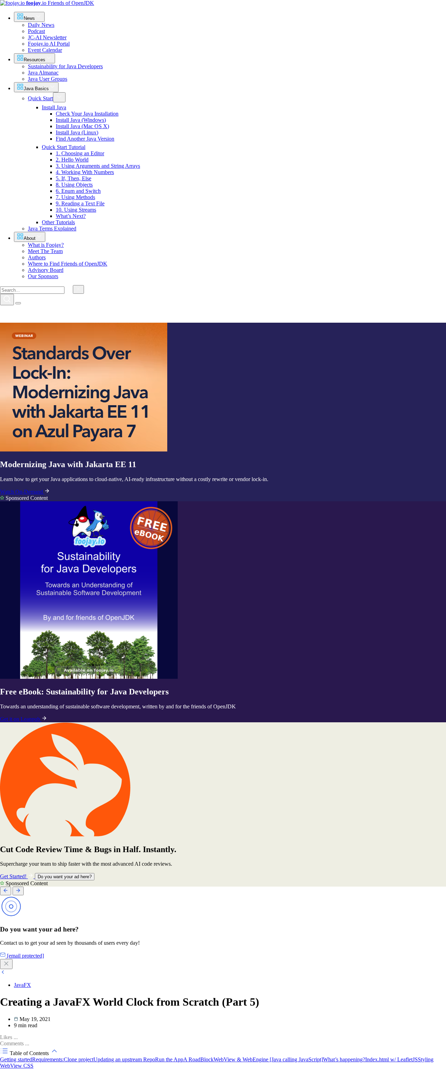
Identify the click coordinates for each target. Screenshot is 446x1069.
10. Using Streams (76, 210)
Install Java (54, 107)
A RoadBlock (198, 1059)
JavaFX (22, 985)
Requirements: (48, 1059)
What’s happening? (344, 1059)
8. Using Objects (74, 185)
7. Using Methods (75, 197)
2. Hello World (72, 160)
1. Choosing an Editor (80, 153)
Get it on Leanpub (20, 719)
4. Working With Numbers (85, 172)
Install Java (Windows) (81, 120)
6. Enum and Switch (78, 191)
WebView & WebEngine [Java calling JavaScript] (268, 1059)
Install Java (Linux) (77, 132)
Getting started (16, 1059)
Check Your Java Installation (87, 114)
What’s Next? (71, 216)
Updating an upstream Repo (124, 1059)
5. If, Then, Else (73, 178)
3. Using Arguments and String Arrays (98, 166)
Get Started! (14, 876)
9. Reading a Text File (80, 203)
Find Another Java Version (85, 139)
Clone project (78, 1059)
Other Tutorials (58, 222)
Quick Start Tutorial (63, 147)
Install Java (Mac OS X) (82, 126)
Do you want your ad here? (65, 876)
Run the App (169, 1059)
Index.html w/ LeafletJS (391, 1059)
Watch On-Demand (22, 492)
